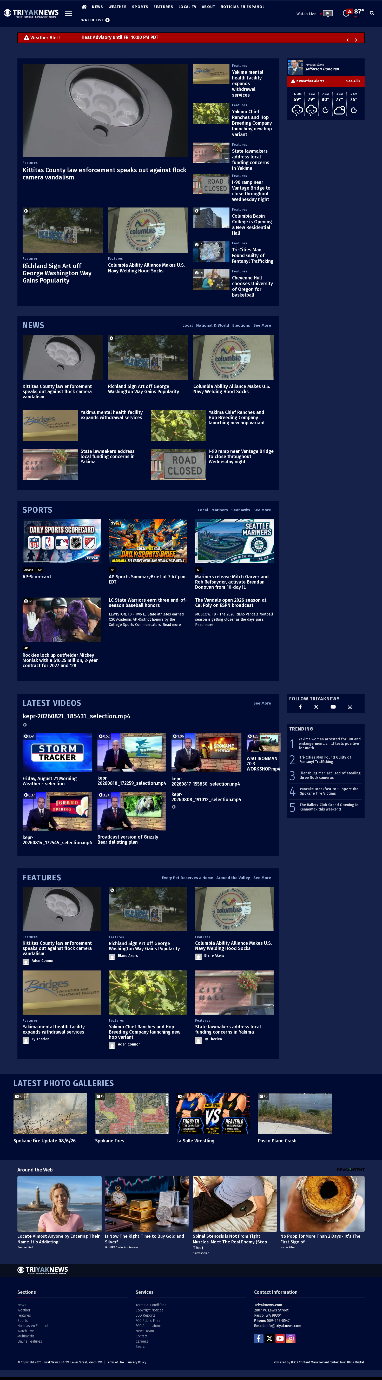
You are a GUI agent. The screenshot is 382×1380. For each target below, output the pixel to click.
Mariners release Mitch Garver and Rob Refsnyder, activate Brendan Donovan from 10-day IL (232, 582)
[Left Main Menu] (68, 13)
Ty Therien (40, 1039)
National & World (212, 325)
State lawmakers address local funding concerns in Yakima (250, 159)
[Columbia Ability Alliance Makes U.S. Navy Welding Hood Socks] (148, 230)
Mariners (220, 510)
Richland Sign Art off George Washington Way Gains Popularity (57, 273)
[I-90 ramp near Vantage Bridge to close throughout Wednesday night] (211, 184)
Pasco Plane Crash (277, 1141)
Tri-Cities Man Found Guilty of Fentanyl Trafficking (252, 255)
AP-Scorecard (37, 577)
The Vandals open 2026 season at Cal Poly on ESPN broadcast (230, 602)
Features (30, 163)
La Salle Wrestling (195, 1141)
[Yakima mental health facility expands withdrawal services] (211, 74)
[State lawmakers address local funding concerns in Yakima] (211, 153)
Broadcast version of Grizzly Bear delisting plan (127, 839)
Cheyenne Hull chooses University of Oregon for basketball (252, 286)
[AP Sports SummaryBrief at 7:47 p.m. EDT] (148, 541)
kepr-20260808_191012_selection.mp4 (206, 797)
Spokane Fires (109, 1141)
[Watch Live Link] (326, 13)
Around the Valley (233, 877)
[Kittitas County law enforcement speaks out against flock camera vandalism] (105, 110)
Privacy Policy (137, 1362)
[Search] (372, 13)
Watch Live (306, 13)
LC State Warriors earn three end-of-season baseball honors (148, 602)
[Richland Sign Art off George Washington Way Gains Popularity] (63, 230)
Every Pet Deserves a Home (187, 877)
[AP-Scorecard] (62, 541)
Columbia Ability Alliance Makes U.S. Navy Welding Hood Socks (146, 268)
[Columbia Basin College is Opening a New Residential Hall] (211, 217)
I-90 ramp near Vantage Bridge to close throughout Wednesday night (251, 190)
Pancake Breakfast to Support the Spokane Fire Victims (329, 791)
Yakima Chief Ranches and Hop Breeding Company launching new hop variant (252, 123)
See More (262, 325)
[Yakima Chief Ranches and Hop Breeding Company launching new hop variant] (211, 113)
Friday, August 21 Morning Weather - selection (50, 781)
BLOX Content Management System (315, 1362)
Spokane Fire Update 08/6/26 (45, 1141)
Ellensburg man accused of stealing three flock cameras (329, 775)
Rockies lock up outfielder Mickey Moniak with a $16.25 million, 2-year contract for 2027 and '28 (60, 660)
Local (187, 325)
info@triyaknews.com (283, 1326)
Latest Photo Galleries (64, 1083)
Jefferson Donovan (322, 69)
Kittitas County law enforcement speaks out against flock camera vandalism (57, 392)
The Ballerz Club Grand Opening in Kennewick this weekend (329, 807)
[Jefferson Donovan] (295, 67)
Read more (172, 624)
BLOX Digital (355, 1362)
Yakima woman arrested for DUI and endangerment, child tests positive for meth (330, 743)
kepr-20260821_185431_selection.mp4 (76, 716)
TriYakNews (50, 1362)
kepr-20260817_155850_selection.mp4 (206, 781)
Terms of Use (115, 1362)
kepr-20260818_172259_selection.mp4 (131, 780)
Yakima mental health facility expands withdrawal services (247, 83)
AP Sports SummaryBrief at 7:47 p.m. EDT (148, 579)
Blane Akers (128, 956)
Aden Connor (43, 961)
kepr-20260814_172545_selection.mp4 (57, 840)
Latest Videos (52, 703)
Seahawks (240, 510)
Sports (38, 510)
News (34, 325)
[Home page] (31, 12)
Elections (241, 325)
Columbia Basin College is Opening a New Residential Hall (252, 224)
